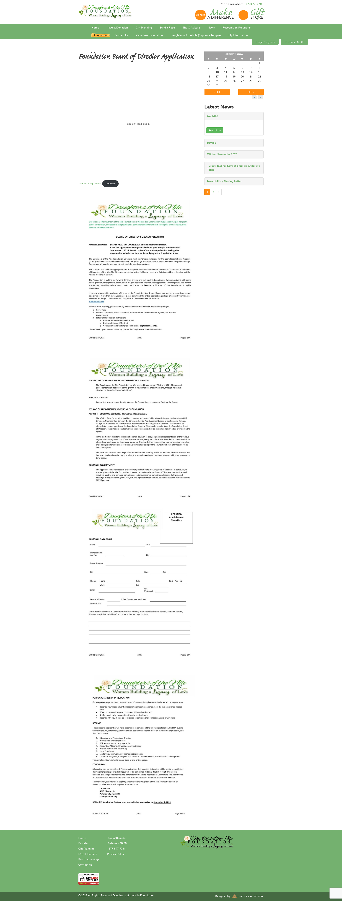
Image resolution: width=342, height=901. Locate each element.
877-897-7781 (253, 4)
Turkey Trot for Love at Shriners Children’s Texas (233, 168)
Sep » (251, 92)
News (211, 28)
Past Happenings (88, 859)
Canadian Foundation (149, 35)
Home (95, 28)
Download (110, 183)
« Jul (217, 92)
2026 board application (89, 183)
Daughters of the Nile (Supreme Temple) (196, 35)
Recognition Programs (236, 28)
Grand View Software (250, 896)
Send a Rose (167, 28)
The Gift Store (191, 28)
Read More (215, 130)
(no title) (212, 116)
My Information (238, 35)
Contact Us (121, 35)
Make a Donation (117, 28)
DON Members (87, 854)
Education (100, 35)
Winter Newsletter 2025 (222, 154)
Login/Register (265, 42)
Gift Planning (144, 28)
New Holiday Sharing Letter (224, 181)
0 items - (295, 42)
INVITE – (212, 143)
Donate (82, 843)
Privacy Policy (115, 854)
